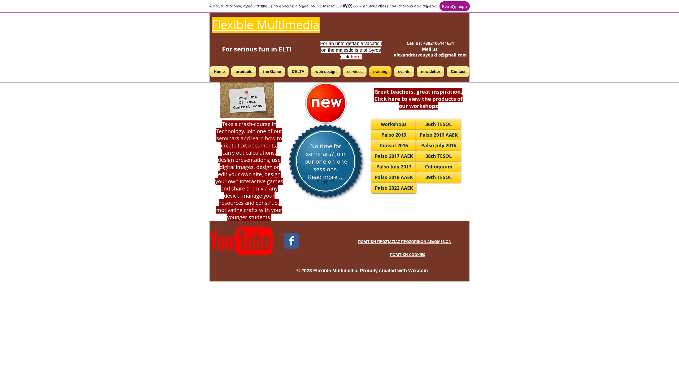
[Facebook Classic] (291, 241)
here (356, 56)
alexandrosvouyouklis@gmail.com (430, 55)
